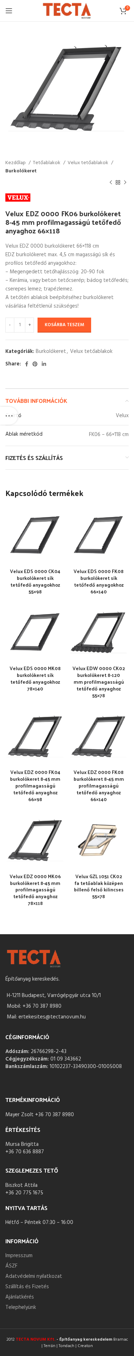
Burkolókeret (21, 171)
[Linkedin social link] (44, 364)
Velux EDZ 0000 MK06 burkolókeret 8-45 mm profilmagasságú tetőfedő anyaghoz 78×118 (35, 890)
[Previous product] (110, 182)
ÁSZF (11, 1266)
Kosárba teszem (64, 325)
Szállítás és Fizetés (27, 1286)
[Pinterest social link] (35, 364)
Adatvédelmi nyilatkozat (33, 1276)
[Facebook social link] (26, 364)
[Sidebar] (9, 416)
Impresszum (19, 1255)
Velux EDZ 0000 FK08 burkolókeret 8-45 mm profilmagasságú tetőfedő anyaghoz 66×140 (99, 786)
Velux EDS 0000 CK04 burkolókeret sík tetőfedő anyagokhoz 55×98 (35, 581)
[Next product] (125, 182)
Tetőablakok (47, 163)
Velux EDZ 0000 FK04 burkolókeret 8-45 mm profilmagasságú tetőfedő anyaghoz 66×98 (35, 786)
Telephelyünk (20, 1307)
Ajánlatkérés (19, 1297)
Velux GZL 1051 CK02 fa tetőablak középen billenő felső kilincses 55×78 (99, 886)
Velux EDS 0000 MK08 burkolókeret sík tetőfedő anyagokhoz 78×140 (35, 678)
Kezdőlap (16, 163)
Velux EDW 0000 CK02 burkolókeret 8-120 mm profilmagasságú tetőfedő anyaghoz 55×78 (99, 682)
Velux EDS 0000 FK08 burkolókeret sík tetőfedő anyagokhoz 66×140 (99, 581)
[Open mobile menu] (9, 11)
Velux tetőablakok (88, 163)
